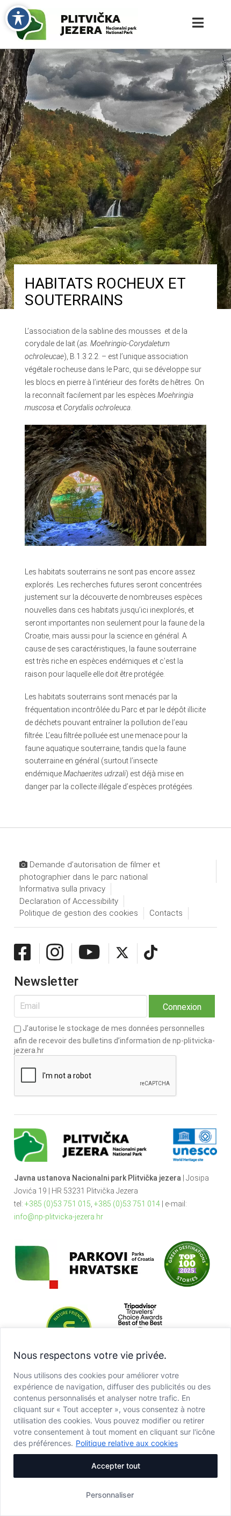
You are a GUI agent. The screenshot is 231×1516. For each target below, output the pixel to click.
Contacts (166, 913)
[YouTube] (89, 953)
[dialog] (115, 1422)
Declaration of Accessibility (68, 901)
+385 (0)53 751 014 (127, 1203)
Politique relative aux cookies (127, 1443)
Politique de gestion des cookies (78, 913)
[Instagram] (54, 953)
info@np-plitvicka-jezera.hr (58, 1216)
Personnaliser (110, 1494)
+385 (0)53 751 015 (58, 1203)
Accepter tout (115, 1465)
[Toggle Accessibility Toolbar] (18, 18)
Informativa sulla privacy (62, 889)
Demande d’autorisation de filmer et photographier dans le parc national (89, 871)
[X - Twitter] (122, 953)
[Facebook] (22, 953)
